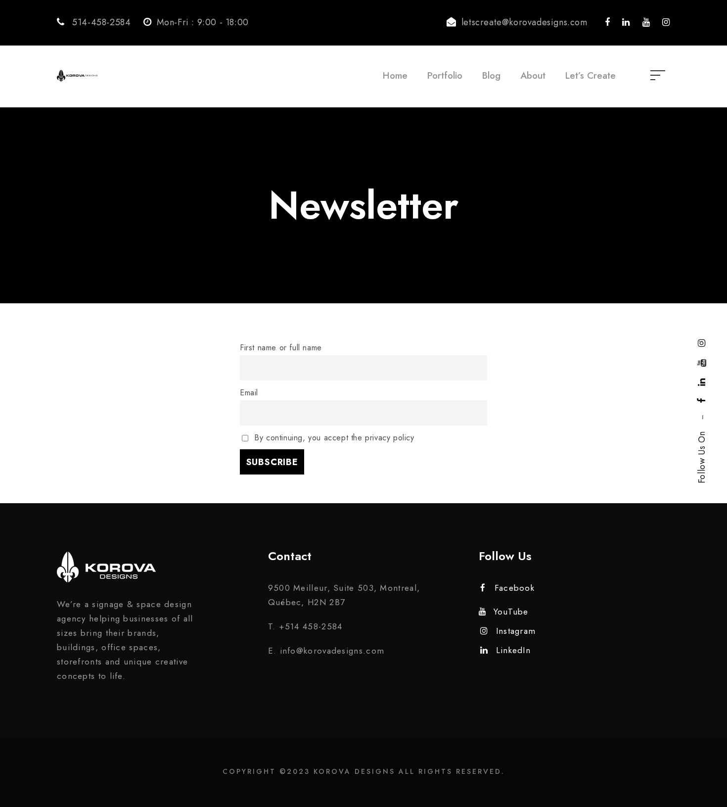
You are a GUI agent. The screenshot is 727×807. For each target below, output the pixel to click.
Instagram (516, 631)
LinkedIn (513, 650)
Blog (491, 75)
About (532, 75)
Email (249, 392)
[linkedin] (702, 382)
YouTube (511, 611)
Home (395, 75)
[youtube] (702, 363)
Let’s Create (590, 75)
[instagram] (702, 343)
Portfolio (444, 75)
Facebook (515, 588)
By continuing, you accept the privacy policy (333, 437)
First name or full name (281, 347)
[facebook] (702, 400)
